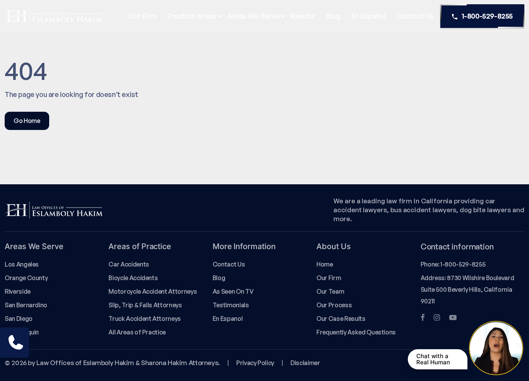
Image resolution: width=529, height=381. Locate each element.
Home (324, 264)
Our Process (334, 305)
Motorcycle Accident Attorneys (152, 291)
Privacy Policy (255, 363)
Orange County (26, 278)
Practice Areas (192, 16)
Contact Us (415, 16)
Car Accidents (128, 264)
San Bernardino (26, 305)
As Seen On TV (233, 291)
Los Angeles (22, 264)
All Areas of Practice (137, 332)
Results (303, 16)
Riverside (18, 291)
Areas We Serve (253, 16)
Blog (333, 16)
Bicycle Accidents (133, 278)
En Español (368, 16)
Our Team (330, 291)
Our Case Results (340, 318)
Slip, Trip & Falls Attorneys (145, 305)
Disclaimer (305, 363)
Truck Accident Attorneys (144, 318)
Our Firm (142, 16)
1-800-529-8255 (487, 16)
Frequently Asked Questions (356, 332)
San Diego (19, 318)
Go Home (27, 121)
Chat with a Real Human (433, 359)
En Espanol (227, 318)
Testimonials (231, 305)
